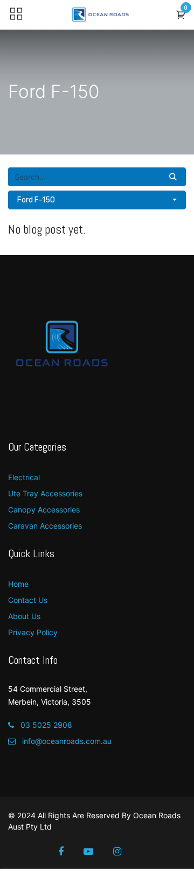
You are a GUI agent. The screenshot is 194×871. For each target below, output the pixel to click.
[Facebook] (68, 851)
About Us (24, 616)
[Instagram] (124, 851)
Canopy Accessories (44, 509)
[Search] (173, 176)
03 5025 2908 (45, 724)
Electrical (24, 477)
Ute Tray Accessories (45, 493)
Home (18, 583)
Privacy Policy (33, 632)
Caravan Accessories (45, 525)
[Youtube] (96, 851)
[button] (181, 15)
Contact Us (27, 600)
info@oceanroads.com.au (66, 741)
